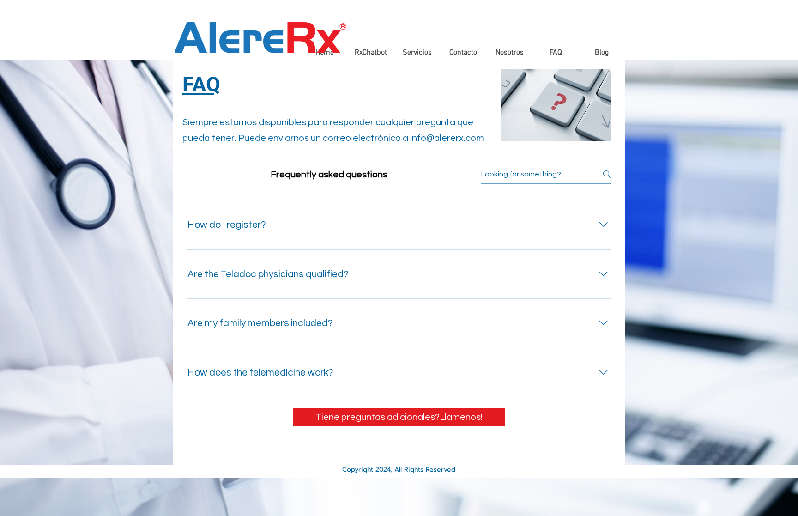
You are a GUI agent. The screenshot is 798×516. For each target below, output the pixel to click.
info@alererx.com (447, 138)
